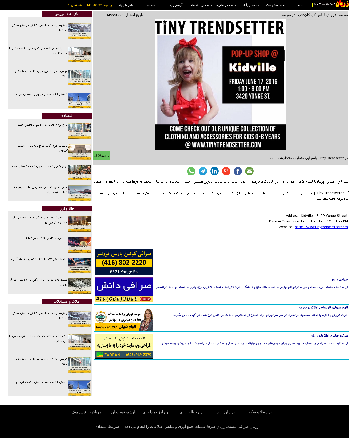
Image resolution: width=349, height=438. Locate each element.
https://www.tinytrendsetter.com (321, 227)
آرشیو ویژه (176, 5)
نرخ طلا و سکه (260, 412)
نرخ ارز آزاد (226, 412)
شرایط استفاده (107, 426)
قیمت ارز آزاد (251, 5)
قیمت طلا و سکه (276, 5)
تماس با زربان (126, 5)
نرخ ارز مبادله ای (156, 412)
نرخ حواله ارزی (191, 412)
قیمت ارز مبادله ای (201, 5)
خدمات (151, 5)
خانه (300, 5)
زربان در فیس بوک (86, 412)
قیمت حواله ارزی (226, 5)
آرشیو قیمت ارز (122, 412)
